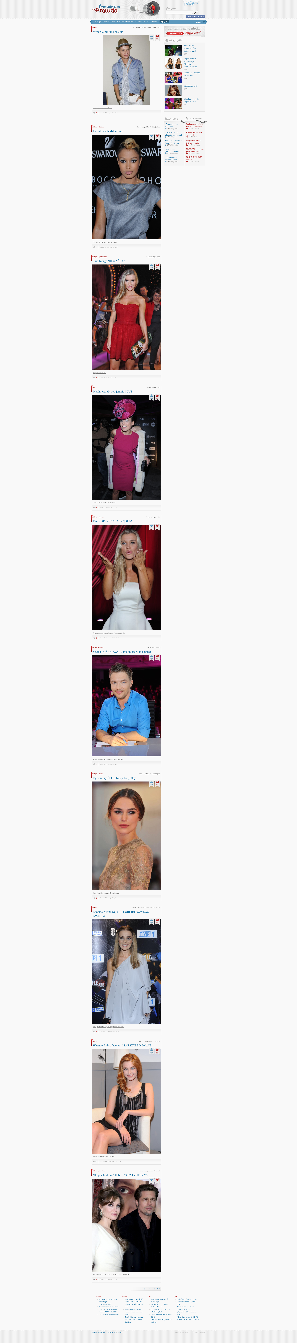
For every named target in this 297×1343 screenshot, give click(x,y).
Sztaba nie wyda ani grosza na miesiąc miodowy (108, 759)
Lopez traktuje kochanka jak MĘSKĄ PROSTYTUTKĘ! (108, 1310)
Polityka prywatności (98, 1332)
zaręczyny (157, 1041)
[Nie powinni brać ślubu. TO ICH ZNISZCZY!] (126, 1271)
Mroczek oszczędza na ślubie (102, 108)
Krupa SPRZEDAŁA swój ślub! (112, 521)
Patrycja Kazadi (156, 127)
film (118, 21)
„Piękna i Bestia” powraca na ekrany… (186, 1313)
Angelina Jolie (149, 1171)
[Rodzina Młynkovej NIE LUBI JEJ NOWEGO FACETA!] (126, 1023)
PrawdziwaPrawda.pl (106, 8)
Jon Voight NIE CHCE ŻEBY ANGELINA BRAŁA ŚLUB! (113, 1274)
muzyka (106, 21)
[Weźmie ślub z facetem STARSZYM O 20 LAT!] (126, 1153)
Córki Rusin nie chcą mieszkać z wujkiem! (161, 1320)
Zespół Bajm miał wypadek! (134, 1317)
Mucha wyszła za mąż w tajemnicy (104, 502)
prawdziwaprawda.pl (199, 1332)
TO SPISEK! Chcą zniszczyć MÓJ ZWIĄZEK (160, 1310)
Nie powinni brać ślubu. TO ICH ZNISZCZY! (121, 1175)
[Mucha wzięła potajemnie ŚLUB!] (126, 499)
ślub (149, 27)
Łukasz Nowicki (155, 907)
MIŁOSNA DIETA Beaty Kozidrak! (133, 1320)
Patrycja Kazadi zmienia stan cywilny (105, 242)
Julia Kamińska (148, 1041)
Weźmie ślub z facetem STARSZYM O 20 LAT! (122, 1045)
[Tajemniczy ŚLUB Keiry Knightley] (126, 890)
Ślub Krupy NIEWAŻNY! (109, 261)
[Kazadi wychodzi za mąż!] (126, 239)
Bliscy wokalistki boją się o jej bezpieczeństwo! (108, 1027)
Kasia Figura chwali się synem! (109, 1314)
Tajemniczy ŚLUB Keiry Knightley (114, 778)
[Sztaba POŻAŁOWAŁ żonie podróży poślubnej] (126, 756)
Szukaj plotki (171, 8)
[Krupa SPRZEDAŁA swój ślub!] (126, 629)
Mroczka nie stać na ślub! (108, 32)
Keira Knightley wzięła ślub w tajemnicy (106, 893)
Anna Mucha (156, 27)
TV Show (138, 21)
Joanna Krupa (152, 257)
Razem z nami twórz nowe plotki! (184, 31)
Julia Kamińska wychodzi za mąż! (104, 1156)
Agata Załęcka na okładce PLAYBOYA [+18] (159, 1305)
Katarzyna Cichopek (140, 27)
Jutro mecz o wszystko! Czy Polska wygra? (190, 48)
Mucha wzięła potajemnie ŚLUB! (113, 391)
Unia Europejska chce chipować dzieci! (161, 1315)
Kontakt (199, 22)
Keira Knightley (156, 774)
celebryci (98, 21)
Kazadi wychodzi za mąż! (109, 131)
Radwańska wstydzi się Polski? (192, 74)
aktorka (147, 774)
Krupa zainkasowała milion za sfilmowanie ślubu (109, 633)
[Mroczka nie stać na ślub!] (126, 104)
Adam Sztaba (156, 647)
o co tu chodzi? (191, 3)
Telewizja (154, 21)
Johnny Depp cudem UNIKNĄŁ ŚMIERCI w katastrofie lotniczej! (188, 1318)
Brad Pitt (158, 1171)
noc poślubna (145, 127)
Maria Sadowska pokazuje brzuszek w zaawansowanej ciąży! (133, 1311)
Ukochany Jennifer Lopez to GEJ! (191, 100)
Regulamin (111, 1332)
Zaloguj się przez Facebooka (195, 16)
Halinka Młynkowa (143, 907)
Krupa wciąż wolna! (99, 373)
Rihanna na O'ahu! (191, 85)
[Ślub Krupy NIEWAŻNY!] (126, 369)
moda (146, 21)
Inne (113, 21)
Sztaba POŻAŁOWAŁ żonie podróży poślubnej (122, 651)
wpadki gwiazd (127, 21)
